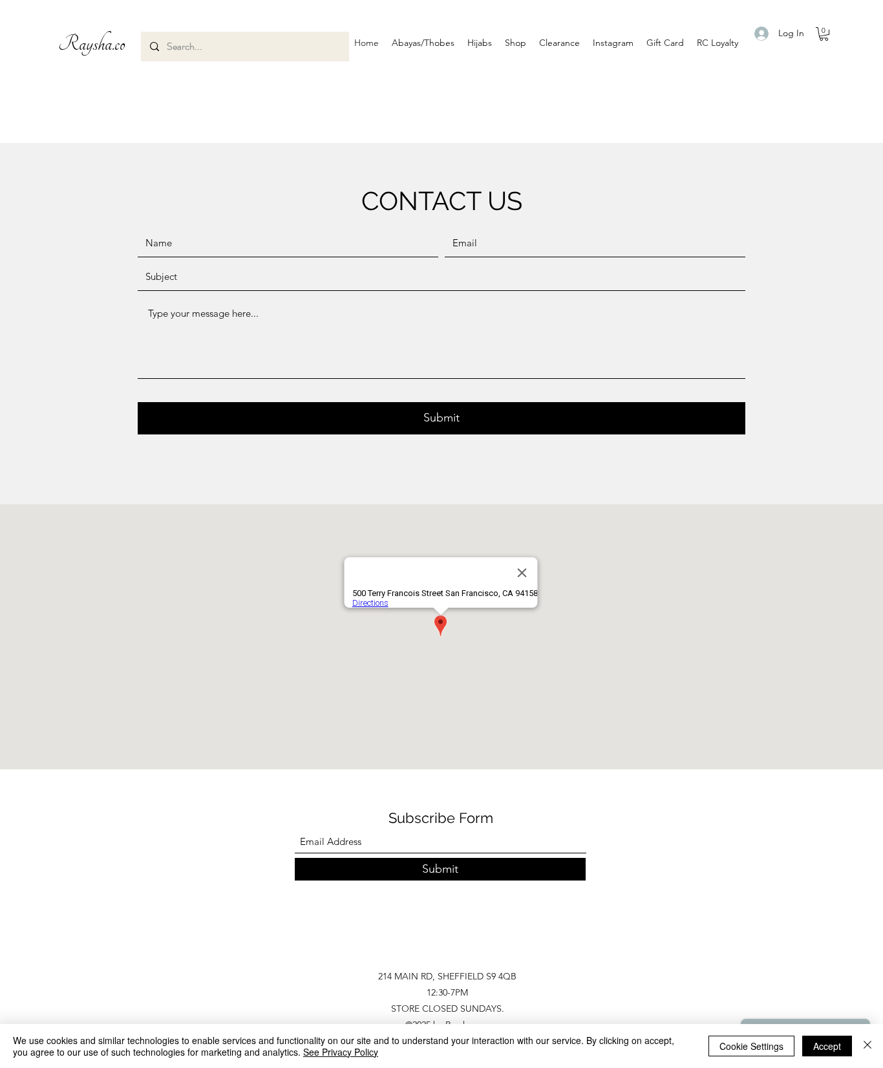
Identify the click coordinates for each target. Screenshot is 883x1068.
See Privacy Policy (340, 1051)
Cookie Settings (751, 1046)
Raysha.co (91, 44)
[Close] (867, 1046)
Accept (827, 1046)
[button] (423, 42)
